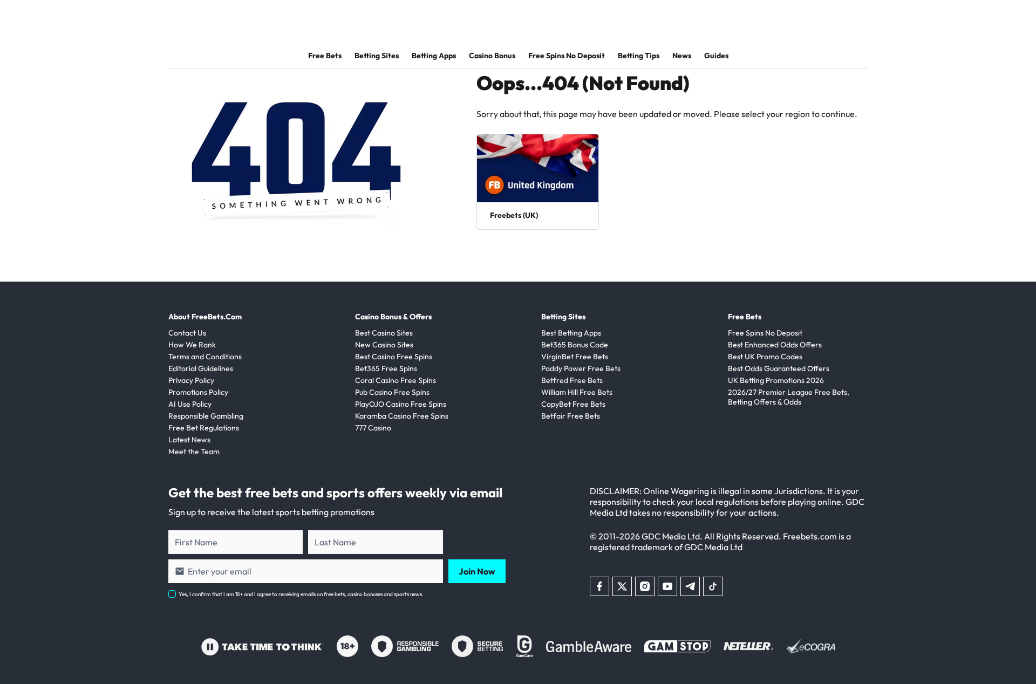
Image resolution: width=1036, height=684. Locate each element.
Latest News (189, 439)
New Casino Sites (384, 345)
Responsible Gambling (205, 416)
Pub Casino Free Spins (392, 392)
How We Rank (192, 345)
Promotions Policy (198, 392)
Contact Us (187, 333)
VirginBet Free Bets (574, 356)
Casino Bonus (492, 55)
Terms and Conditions (205, 356)
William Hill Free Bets (576, 392)
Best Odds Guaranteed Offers (778, 368)
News (681, 55)
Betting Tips (638, 55)
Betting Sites (377, 55)
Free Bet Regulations (203, 428)
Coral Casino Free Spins (395, 380)
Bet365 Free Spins (386, 368)
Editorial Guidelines (200, 368)
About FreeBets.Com (205, 317)
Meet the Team (194, 451)
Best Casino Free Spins (393, 356)
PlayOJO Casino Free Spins (400, 404)
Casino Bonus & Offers (393, 317)
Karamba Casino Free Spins (401, 416)
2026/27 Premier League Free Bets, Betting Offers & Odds (788, 397)
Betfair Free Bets (570, 416)
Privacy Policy (191, 380)
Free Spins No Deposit (566, 55)
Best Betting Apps (571, 333)
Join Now (477, 571)
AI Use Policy (190, 404)
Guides (716, 55)
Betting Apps (434, 55)
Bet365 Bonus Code (574, 345)
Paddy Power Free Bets (581, 368)
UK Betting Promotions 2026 (776, 380)
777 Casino (373, 428)
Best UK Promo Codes (765, 356)
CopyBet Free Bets (573, 404)
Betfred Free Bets (572, 380)
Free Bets (325, 55)
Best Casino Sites (384, 333)
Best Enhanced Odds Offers (775, 345)
